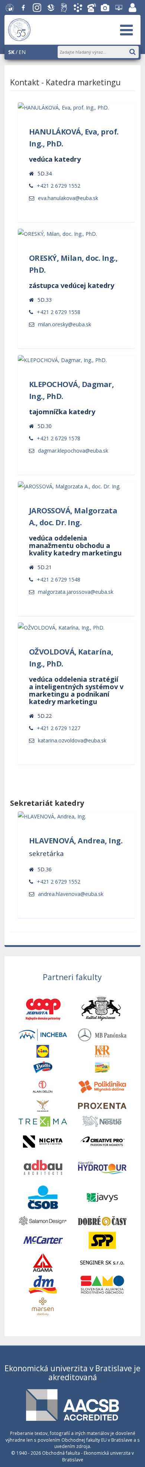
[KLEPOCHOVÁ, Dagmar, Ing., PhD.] (73, 450)
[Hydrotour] (102, 1166)
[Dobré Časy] (102, 1220)
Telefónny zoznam (91, 7)
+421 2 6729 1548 (58, 579)
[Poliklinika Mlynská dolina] (102, 1086)
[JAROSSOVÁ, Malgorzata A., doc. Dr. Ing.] (75, 591)
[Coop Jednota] (43, 1009)
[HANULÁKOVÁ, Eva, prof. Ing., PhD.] (68, 198)
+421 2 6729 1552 (58, 185)
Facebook (23, 7)
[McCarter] (43, 1239)
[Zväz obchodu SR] (43, 1105)
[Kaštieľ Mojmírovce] (102, 1009)
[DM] (43, 1283)
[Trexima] (43, 1120)
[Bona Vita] (102, 1066)
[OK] (136, 50)
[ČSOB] (43, 1196)
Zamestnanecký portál (132, 7)
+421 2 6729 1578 (58, 438)
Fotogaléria (105, 7)
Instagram (37, 7)
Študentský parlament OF (64, 7)
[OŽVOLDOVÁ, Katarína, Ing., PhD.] (72, 740)
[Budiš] (43, 1066)
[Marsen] (43, 1306)
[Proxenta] (102, 1105)
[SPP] (102, 1239)
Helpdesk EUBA (119, 7)
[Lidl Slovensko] (43, 1050)
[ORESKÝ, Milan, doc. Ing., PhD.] (64, 324)
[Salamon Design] (43, 1220)
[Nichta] (43, 1140)
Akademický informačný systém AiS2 (78, 7)
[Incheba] (43, 1034)
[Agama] (43, 1261)
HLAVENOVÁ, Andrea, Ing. (76, 841)
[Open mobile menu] (126, 30)
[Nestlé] (102, 1120)
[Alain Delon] (43, 1086)
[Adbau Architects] (43, 1166)
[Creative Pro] (102, 1140)
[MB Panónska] (102, 1034)
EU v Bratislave (10, 7)
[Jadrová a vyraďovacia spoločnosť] (102, 1196)
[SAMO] (102, 1283)
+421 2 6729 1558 (58, 312)
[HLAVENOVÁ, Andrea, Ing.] (70, 893)
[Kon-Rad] (102, 1050)
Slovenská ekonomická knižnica (51, 7)
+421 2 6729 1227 (58, 728)
